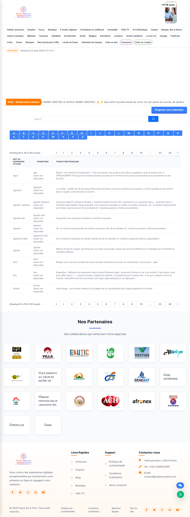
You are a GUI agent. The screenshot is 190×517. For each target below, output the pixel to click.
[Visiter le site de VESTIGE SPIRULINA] (142, 353)
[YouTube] (43, 492)
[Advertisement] (95, 76)
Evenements (70, 36)
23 (160, 153)
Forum (19, 42)
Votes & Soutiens (15, 36)
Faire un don (112, 42)
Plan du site (133, 510)
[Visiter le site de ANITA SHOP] (110, 377)
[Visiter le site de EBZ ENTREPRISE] (173, 377)
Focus (42, 29)
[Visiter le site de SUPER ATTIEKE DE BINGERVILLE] (79, 401)
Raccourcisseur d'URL (48, 42)
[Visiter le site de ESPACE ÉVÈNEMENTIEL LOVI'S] (110, 353)
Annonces (81, 461)
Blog (78, 477)
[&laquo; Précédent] (56, 153)
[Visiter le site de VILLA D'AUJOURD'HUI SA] (48, 353)
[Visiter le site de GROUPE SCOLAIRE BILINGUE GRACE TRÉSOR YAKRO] (16, 353)
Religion (92, 36)
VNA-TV (125, 29)
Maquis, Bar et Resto (171, 29)
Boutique (52, 29)
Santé (82, 36)
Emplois (31, 29)
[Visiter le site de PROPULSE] (16, 425)
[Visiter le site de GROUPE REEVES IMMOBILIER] (16, 401)
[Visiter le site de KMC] (48, 425)
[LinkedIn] (36, 492)
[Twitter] (20, 492)
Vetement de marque (91, 42)
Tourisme (43, 36)
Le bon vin (151, 36)
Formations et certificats (92, 29)
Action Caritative (134, 36)
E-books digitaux (68, 29)
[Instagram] (28, 492)
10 (141, 153)
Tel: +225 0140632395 (157, 466)
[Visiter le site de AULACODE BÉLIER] (79, 377)
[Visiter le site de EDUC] (79, 353)
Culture (154, 29)
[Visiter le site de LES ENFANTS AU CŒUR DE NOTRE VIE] (48, 377)
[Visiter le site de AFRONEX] (142, 401)
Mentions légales (116, 510)
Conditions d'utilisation (115, 475)
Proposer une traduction (169, 109)
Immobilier (113, 29)
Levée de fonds (70, 42)
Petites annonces (15, 29)
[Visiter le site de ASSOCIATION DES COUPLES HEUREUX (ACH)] (110, 401)
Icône (9, 42)
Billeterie (31, 36)
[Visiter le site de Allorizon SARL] (173, 353)
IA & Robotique (140, 29)
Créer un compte (143, 42)
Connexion (126, 42)
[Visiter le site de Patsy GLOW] (16, 377)
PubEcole (175, 36)
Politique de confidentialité (117, 463)
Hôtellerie (56, 36)
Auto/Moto (105, 36)
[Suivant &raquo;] (177, 153)
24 (170, 153)
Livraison (118, 36)
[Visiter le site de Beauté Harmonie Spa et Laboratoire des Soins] (48, 401)
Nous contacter (118, 485)
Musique (30, 42)
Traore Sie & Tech (27, 508)
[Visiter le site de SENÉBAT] (142, 377)
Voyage (163, 36)
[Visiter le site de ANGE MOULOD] (173, 401)
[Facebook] (12, 492)
